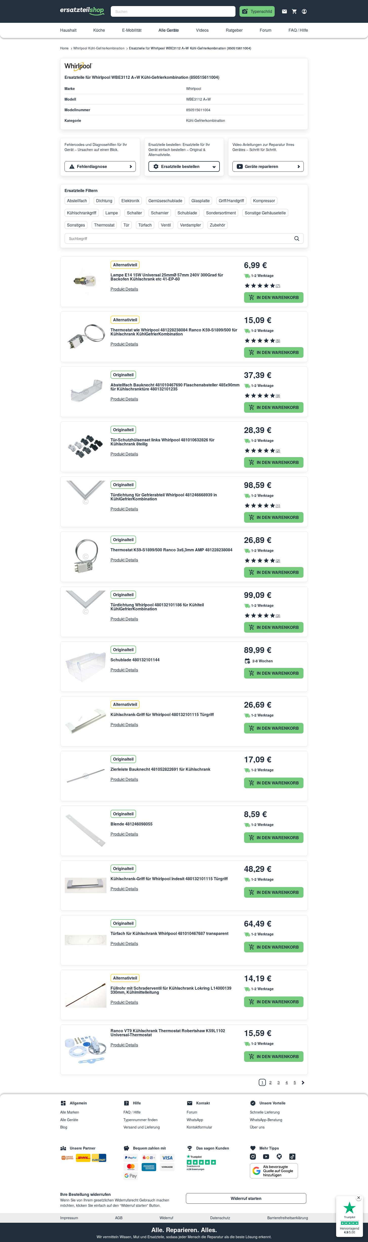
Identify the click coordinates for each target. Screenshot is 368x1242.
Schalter (134, 213)
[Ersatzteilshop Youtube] (268, 1156)
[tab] (100, 166)
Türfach (145, 225)
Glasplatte (200, 200)
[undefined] (303, 1082)
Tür (126, 225)
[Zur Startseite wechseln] (82, 11)
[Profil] (304, 11)
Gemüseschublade (165, 200)
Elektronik (130, 200)
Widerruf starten (246, 1198)
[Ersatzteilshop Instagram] (254, 1156)
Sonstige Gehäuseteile (265, 213)
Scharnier (159, 213)
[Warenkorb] (294, 11)
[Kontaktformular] (284, 10)
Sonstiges (76, 225)
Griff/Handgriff (231, 200)
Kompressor (264, 200)
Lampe (111, 213)
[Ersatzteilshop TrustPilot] (195, 1156)
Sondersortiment (221, 213)
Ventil (166, 225)
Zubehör (217, 225)
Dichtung (104, 200)
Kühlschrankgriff (81, 213)
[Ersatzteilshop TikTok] (293, 1156)
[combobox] (173, 11)
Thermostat (104, 225)
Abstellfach (77, 200)
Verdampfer (190, 225)
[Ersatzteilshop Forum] (281, 1156)
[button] (68, 30)
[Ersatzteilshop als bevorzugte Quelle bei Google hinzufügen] (274, 1170)
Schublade (187, 213)
